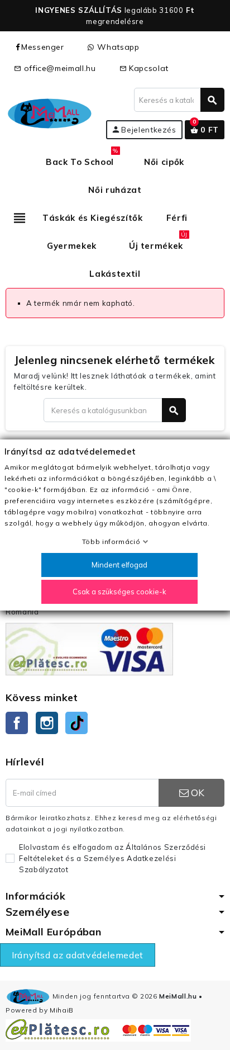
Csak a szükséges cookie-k (119, 591)
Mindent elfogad (119, 564)
